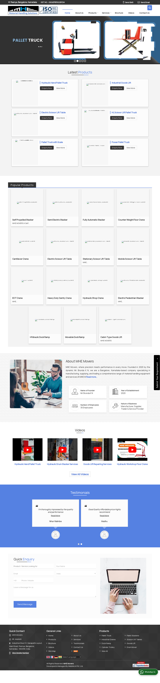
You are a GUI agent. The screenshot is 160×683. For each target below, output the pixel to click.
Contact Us (144, 13)
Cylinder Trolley (108, 647)
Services (106, 13)
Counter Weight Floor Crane (131, 219)
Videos (131, 13)
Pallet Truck (106, 635)
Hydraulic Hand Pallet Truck (55, 82)
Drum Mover (132, 647)
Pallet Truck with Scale (52, 142)
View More (60, 88)
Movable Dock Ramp (74, 337)
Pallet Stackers (133, 635)
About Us (79, 13)
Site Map (52, 651)
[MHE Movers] (33, 10)
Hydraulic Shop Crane (93, 297)
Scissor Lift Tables (134, 639)
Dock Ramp (106, 643)
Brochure (119, 13)
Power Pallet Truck (121, 142)
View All (105, 651)
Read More (59, 515)
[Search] (149, 7)
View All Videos (80, 474)
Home (67, 13)
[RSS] (76, 651)
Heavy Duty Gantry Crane (60, 297)
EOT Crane (17, 297)
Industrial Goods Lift (121, 82)
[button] (20, 653)
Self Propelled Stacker (23, 219)
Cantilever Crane (20, 258)
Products (92, 13)
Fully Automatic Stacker (94, 219)
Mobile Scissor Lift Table (130, 258)
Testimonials (79, 643)
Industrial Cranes (109, 639)
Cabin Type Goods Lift (111, 337)
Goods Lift (131, 643)
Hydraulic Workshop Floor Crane (132, 464)
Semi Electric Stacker (58, 219)
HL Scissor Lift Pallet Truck (124, 112)
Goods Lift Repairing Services (97, 464)
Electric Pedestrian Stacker (131, 297)
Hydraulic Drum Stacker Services (62, 464)
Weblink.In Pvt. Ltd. (75, 666)
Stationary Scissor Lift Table (96, 258)
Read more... (91, 377)
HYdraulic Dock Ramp (40, 337)
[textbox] (34, 566)
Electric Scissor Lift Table (54, 112)
